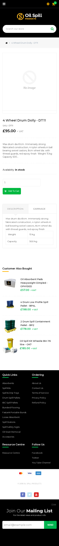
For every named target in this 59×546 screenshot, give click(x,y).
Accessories (8, 436)
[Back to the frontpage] (5, 43)
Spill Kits (6, 388)
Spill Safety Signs (11, 427)
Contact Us (37, 388)
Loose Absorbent (11, 417)
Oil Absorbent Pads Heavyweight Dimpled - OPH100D (34, 283)
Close (53, 504)
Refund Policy (39, 402)
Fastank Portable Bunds (14, 412)
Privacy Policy (39, 397)
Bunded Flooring (11, 407)
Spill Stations (8, 422)
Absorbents (8, 383)
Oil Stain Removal (11, 432)
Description (15, 208)
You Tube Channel (41, 462)
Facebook (37, 453)
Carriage (39, 208)
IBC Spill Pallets (10, 402)
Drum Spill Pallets (11, 397)
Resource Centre (11, 453)
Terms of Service (40, 393)
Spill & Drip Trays (10, 393)
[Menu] (4, 4)
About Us (36, 383)
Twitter (35, 457)
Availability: (8, 169)
